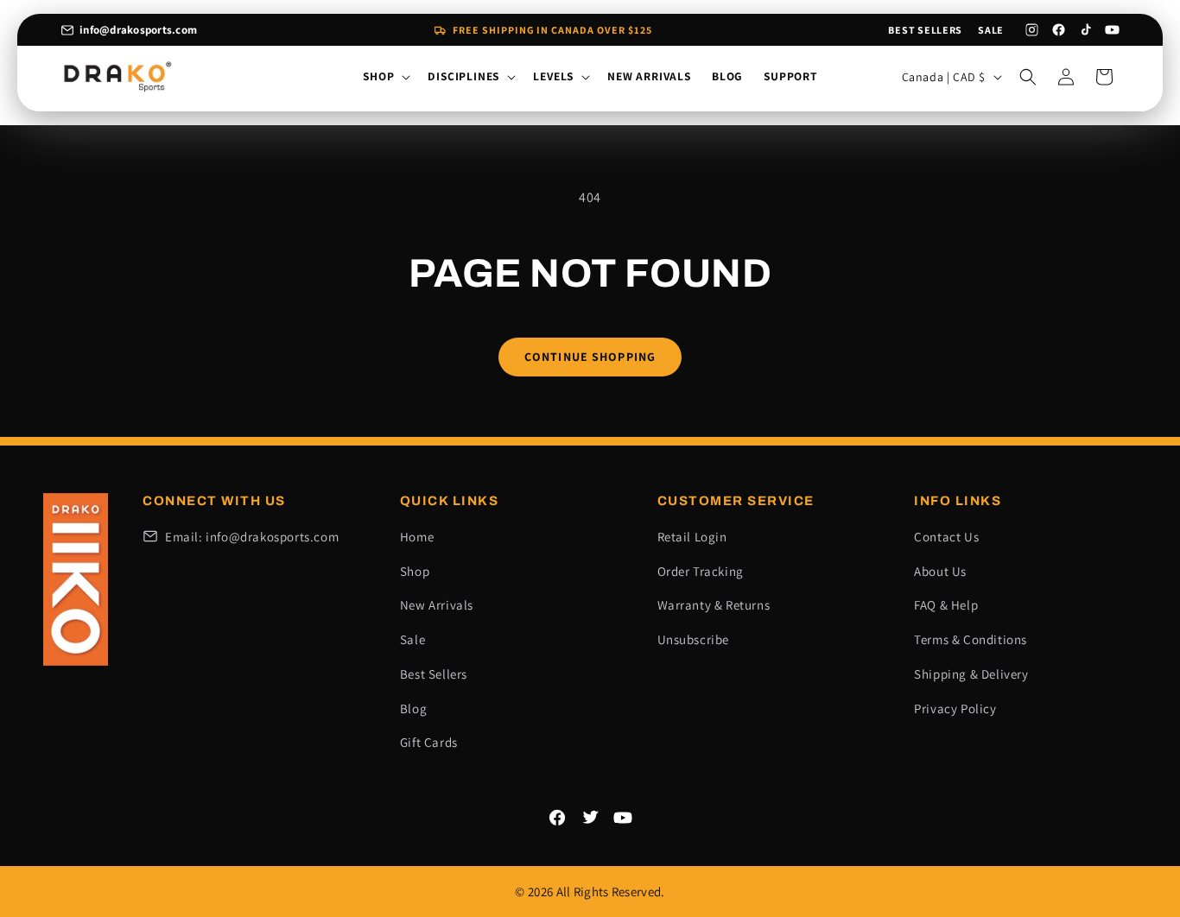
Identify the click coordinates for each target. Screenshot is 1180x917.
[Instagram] (1032, 29)
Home (417, 536)
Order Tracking (700, 571)
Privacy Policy (955, 708)
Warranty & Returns (714, 605)
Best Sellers (925, 29)
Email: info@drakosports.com (252, 536)
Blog (413, 708)
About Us (940, 571)
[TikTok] (1085, 29)
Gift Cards (429, 742)
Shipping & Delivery (971, 674)
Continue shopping (590, 356)
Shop (414, 571)
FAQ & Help (946, 605)
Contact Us (946, 536)
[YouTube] (1112, 29)
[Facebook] (1058, 29)
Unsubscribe (693, 639)
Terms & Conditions (970, 639)
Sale (991, 29)
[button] (384, 77)
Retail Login (692, 536)
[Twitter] (590, 817)
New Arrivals (436, 605)
